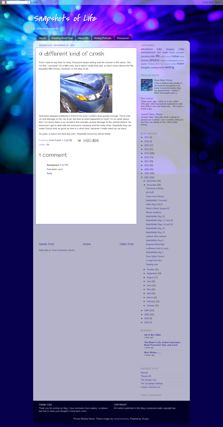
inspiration (180, 53)
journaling (145, 56)
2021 (147, 137)
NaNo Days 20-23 (154, 204)
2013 (147, 153)
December (152, 181)
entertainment (148, 52)
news (182, 56)
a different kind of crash (157, 248)
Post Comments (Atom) (63, 250)
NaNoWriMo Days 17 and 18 (159, 220)
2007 (147, 177)
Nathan (175, 56)
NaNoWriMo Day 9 (154, 240)
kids (153, 56)
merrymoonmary (121, 419)
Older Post (127, 244)
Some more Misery (155, 196)
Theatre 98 (146, 376)
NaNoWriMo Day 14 (155, 228)
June (149, 285)
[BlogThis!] (88, 140)
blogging (170, 49)
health (165, 52)
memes (168, 56)
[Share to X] (91, 140)
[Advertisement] (86, 233)
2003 (147, 322)
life (48, 145)
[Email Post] (79, 140)
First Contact (147, 98)
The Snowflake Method (152, 383)
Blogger (145, 419)
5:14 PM (64, 165)
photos (154, 60)
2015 (147, 145)
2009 (147, 169)
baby (159, 49)
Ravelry (144, 373)
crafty (181, 49)
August (150, 277)
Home (43, 38)
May (149, 289)
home (172, 52)
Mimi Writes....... (152, 352)
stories (173, 64)
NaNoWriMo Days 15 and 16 (159, 224)
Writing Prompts (102, 38)
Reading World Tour (62, 38)
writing (169, 67)
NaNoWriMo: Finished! (156, 200)
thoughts (145, 67)
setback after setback (156, 236)
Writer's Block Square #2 (157, 208)
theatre (180, 63)
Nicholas (145, 60)
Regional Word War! (155, 244)
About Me (83, 38)
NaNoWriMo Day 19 (155, 216)
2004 (147, 318)
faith (159, 52)
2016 (147, 141)
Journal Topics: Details (151, 114)
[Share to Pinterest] (97, 140)
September (152, 273)
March (150, 297)
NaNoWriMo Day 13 (155, 232)
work (161, 67)
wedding (154, 68)
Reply (49, 173)
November (152, 185)
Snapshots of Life (64, 18)
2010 (147, 165)
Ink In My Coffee (152, 335)
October (151, 269)
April (149, 293)
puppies (144, 64)
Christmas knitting (154, 188)
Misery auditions (153, 212)
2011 (147, 161)
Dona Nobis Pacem (163, 80)
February (151, 301)
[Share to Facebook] (94, 140)
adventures (147, 49)
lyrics (163, 56)
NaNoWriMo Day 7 (154, 252)
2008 (147, 173)
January (151, 305)
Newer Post (46, 244)
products (181, 61)
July (149, 281)
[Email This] (85, 140)
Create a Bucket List (150, 387)
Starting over (152, 264)
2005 (147, 314)
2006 (147, 310)
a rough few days (154, 260)
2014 (147, 149)
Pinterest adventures (169, 61)
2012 (147, 157)
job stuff (150, 192)
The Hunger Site (148, 380)
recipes (167, 64)
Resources (123, 38)
